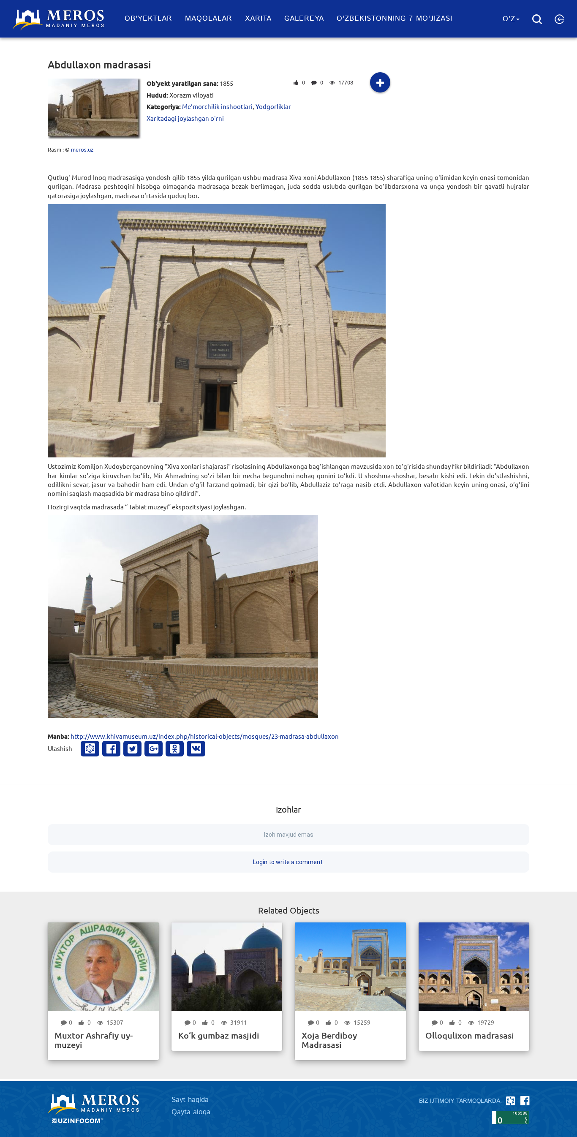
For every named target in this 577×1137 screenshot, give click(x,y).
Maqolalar (208, 19)
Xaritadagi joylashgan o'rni (185, 118)
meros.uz (82, 149)
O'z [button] (509, 19)
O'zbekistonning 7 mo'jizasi (394, 19)
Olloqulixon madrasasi (469, 1035)
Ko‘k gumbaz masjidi (218, 1035)
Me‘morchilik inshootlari (217, 106)
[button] (559, 19)
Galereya (304, 19)
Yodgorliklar (273, 106)
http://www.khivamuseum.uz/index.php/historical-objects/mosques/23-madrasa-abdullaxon (205, 736)
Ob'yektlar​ (148, 19)
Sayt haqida (190, 1100)
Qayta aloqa (190, 1112)
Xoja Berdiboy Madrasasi (329, 1040)
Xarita (258, 19)
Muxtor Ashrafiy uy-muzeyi (93, 1040)
